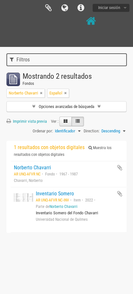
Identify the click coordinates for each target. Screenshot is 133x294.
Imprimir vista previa (29, 121)
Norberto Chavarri (32, 168)
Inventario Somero (55, 194)
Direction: (91, 131)
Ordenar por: (43, 131)
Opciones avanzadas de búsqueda (66, 106)
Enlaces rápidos (81, 8)
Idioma (64, 8)
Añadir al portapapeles (120, 168)
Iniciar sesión (109, 7)
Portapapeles (48, 8)
